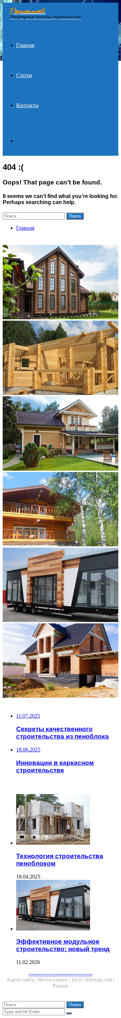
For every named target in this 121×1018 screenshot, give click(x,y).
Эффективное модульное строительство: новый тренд (63, 945)
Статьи (24, 75)
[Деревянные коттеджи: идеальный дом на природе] (60, 510)
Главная (25, 45)
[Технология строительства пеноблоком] (67, 820)
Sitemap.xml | (99, 980)
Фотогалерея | (54, 980)
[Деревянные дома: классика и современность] (60, 434)
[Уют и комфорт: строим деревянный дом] (60, 358)
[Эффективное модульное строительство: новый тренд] (60, 585)
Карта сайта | (22, 980)
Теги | (78, 980)
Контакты (27, 105)
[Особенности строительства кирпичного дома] (60, 661)
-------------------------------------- (60, 973)
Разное (60, 986)
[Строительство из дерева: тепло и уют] (60, 283)
